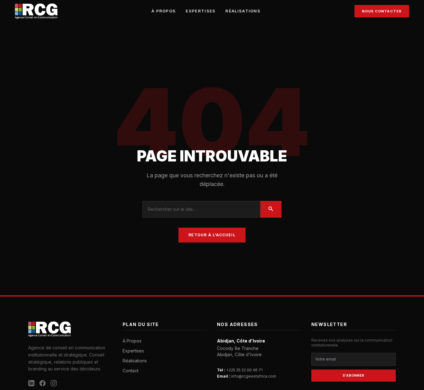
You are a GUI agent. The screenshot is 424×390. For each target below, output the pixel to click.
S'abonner (353, 375)
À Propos (163, 10)
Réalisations (242, 10)
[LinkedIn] (31, 383)
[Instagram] (54, 383)
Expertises (200, 10)
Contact (130, 370)
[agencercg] (36, 11)
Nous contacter (382, 11)
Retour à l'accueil (212, 235)
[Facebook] (42, 383)
